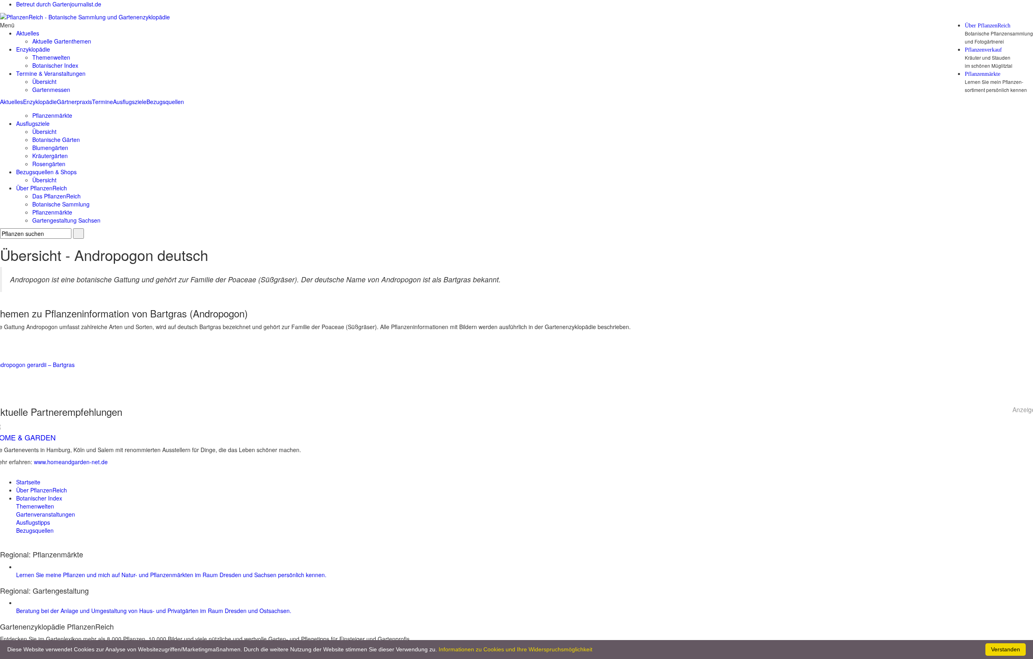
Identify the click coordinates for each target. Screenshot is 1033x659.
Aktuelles (11, 102)
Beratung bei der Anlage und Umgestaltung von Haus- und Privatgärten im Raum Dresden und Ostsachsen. (153, 611)
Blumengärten (50, 148)
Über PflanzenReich (987, 26)
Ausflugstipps (33, 522)
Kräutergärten (50, 156)
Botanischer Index (55, 65)
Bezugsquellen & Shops (46, 172)
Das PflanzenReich (56, 196)
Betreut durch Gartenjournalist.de (58, 4)
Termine (102, 102)
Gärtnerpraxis (74, 102)
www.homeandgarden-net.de (71, 462)
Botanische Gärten (56, 140)
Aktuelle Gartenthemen (61, 41)
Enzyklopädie (40, 102)
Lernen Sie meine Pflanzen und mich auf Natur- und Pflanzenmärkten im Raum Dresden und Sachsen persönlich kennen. (171, 575)
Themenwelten (51, 57)
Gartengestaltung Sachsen (66, 220)
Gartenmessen (51, 90)
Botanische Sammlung (61, 204)
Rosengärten (48, 164)
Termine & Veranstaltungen (51, 73)
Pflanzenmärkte (982, 74)
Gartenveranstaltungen (45, 514)
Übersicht (44, 81)
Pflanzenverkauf (983, 50)
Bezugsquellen (165, 102)
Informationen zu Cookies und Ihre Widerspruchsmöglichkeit (515, 649)
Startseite (28, 482)
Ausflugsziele (129, 102)
